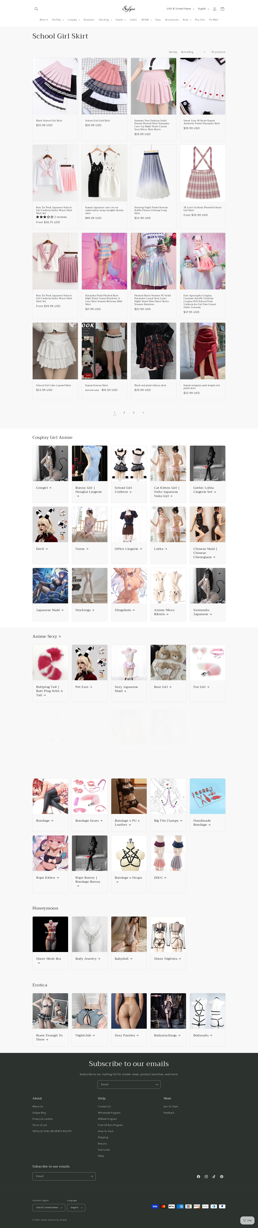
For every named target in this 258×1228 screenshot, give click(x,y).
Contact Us (104, 1106)
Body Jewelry (86, 959)
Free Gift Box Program (110, 1125)
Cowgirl (42, 488)
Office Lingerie (126, 549)
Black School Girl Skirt (49, 120)
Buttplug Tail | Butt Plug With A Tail (49, 691)
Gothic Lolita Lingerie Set (203, 490)
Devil (40, 549)
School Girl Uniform (123, 490)
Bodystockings (165, 1035)
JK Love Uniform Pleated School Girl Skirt (202, 209)
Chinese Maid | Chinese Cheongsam (205, 553)
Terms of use (39, 1125)
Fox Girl (199, 687)
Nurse (80, 549)
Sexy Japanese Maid (126, 689)
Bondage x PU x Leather (127, 823)
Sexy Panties (125, 1035)
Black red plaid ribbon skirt (150, 385)
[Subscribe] (156, 1084)
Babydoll (122, 959)
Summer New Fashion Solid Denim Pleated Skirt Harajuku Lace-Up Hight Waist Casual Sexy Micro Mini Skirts (151, 125)
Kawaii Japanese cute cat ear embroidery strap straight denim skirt (104, 210)
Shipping (103, 1137)
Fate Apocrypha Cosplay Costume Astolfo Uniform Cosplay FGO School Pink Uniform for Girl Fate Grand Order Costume (200, 301)
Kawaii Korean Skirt (96, 385)
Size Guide (104, 1150)
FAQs (101, 1156)
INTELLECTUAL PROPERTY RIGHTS (52, 1131)
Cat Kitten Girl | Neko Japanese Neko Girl (167, 492)
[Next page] (143, 413)
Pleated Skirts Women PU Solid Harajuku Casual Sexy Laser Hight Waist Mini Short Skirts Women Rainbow (152, 300)
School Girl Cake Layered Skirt (53, 385)
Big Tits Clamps (166, 821)
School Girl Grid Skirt (97, 120)
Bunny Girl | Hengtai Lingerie (88, 490)
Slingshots (123, 610)
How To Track (106, 1131)
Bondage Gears (87, 821)
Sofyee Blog (39, 1112)
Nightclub (83, 1035)
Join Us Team (171, 1106)
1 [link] (114, 412)
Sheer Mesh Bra (48, 959)
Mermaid (161, 752)
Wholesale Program (109, 1112)
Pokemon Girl (125, 752)
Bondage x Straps (128, 878)
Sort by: (173, 52)
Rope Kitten (45, 878)
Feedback (169, 1112)
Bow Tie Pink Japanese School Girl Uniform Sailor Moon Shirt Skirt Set (54, 210)
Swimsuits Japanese (201, 612)
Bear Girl (161, 687)
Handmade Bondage (202, 823)
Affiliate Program (107, 1119)
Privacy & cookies (42, 1119)
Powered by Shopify (57, 1220)
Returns (102, 1143)
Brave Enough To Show (49, 1037)
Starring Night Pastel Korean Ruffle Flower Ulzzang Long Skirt (151, 210)
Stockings (83, 610)
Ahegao (81, 752)
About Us (37, 1106)
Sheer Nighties (165, 959)
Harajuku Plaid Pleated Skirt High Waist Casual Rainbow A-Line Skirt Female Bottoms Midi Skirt (103, 300)
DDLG (158, 878)
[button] (36, 9)
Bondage (43, 821)
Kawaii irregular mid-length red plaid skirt (202, 387)
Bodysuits (201, 1035)
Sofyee (44, 1220)
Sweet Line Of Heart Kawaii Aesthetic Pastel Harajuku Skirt (202, 122)
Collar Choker (47, 752)
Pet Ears (81, 687)
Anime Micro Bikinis (164, 612)
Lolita (158, 549)
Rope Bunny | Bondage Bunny (87, 880)
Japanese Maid (48, 610)
